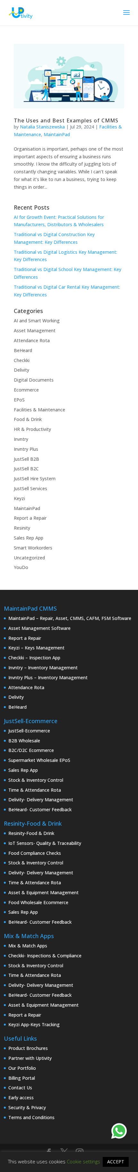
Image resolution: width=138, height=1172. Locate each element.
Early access (21, 1097)
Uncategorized (29, 558)
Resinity (22, 528)
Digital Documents (34, 380)
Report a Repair (30, 518)
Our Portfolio (22, 1068)
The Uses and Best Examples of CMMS (66, 120)
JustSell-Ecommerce (29, 731)
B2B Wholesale (24, 741)
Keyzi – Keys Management (36, 648)
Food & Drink (28, 419)
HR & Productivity (32, 429)
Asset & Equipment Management (43, 892)
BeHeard (23, 350)
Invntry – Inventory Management (43, 667)
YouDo (21, 567)
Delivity (21, 370)
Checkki (22, 360)
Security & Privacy (27, 1107)
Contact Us (20, 1088)
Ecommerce (26, 390)
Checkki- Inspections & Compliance (45, 956)
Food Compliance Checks (34, 853)
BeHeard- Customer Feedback (40, 809)
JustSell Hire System (35, 478)
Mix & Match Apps (27, 946)
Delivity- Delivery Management (40, 799)
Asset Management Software (39, 628)
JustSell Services (30, 488)
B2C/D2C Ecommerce (31, 750)
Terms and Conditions (31, 1117)
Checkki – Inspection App (34, 658)
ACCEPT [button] (115, 1162)
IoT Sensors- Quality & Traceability (44, 843)
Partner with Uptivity (30, 1058)
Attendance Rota (32, 340)
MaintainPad (57, 134)
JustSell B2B (26, 459)
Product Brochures (28, 1048)
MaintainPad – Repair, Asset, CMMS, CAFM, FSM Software (69, 618)
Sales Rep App (28, 538)
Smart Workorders (33, 548)
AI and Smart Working (37, 321)
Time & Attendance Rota (34, 790)
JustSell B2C (26, 469)
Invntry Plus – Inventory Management (48, 677)
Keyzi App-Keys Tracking (34, 1024)
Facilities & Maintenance (39, 410)
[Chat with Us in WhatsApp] (119, 1132)
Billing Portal (21, 1078)
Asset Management (35, 330)
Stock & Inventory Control (35, 780)
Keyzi (19, 498)
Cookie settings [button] (83, 1161)
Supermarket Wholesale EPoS (39, 760)
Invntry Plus (26, 449)
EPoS (19, 400)
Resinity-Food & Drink (31, 833)
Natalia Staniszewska (42, 127)
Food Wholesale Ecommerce (38, 902)
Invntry (21, 439)
